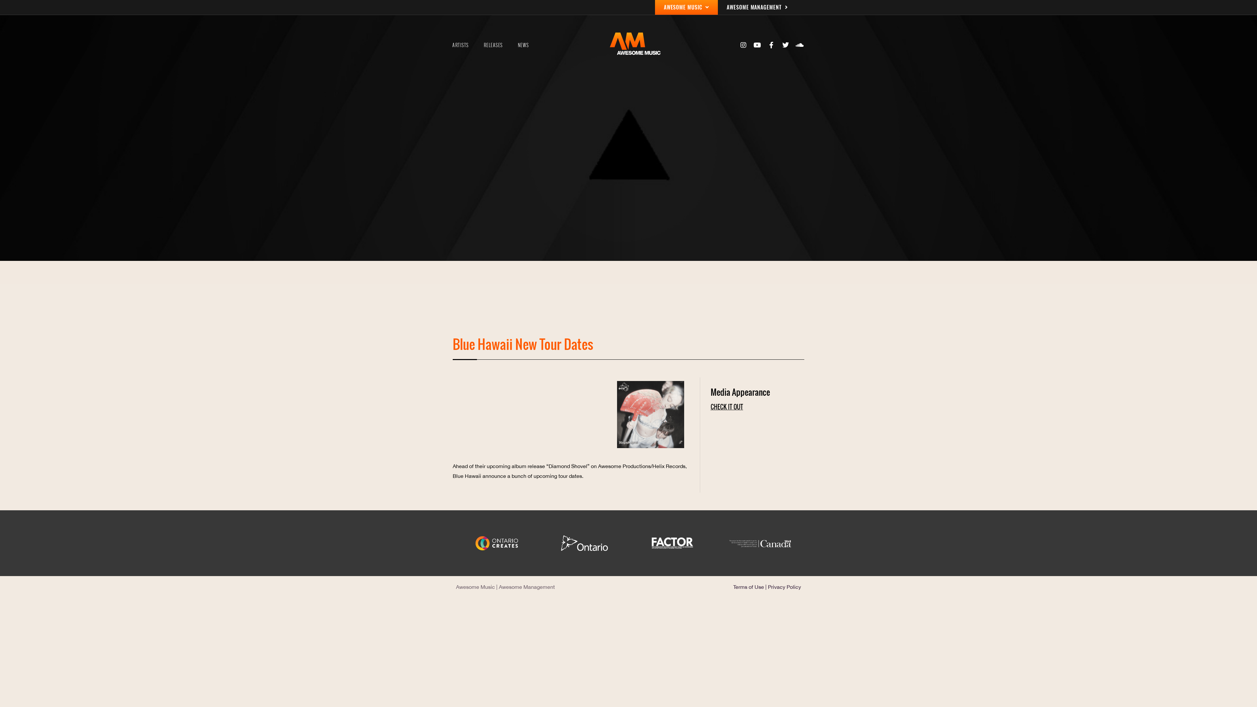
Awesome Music (475, 587)
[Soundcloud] (799, 45)
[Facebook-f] (771, 45)
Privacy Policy (784, 587)
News (523, 45)
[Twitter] (785, 45)
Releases (493, 45)
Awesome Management (527, 587)
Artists (460, 45)
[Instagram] (743, 45)
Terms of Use (748, 587)
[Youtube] (757, 45)
